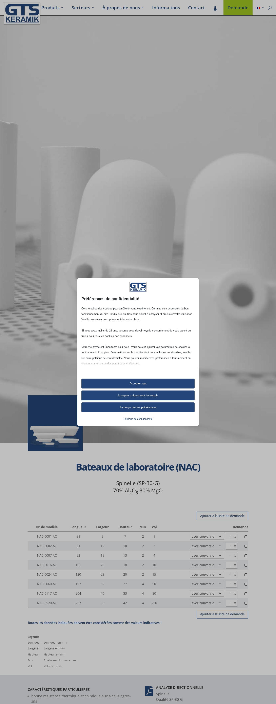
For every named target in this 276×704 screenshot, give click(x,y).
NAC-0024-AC (47, 574)
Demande (238, 8)
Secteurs (81, 8)
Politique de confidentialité (138, 419)
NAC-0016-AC (47, 565)
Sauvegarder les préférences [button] (138, 407)
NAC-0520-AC (47, 603)
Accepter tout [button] (138, 383)
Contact (196, 8)
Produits (50, 8)
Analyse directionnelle (179, 687)
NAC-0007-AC (47, 555)
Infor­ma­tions (166, 8)
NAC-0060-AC (47, 584)
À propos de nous (121, 8)
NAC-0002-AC (47, 546)
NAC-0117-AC (47, 593)
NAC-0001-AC (47, 536)
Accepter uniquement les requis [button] (138, 395)
